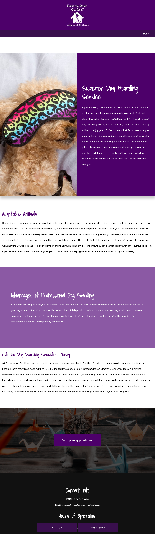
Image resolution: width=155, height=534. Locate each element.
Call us (57, 527)
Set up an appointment (77, 440)
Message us (98, 527)
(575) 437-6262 (81, 498)
